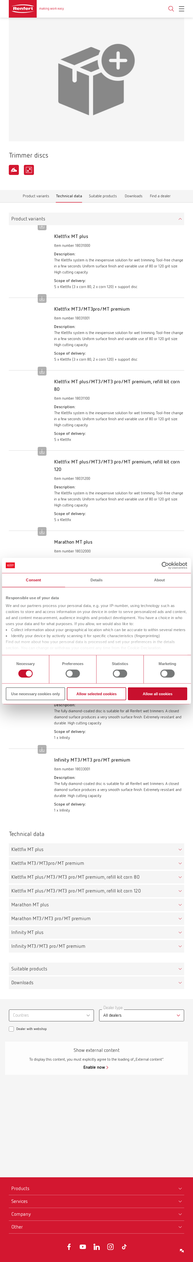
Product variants (36, 197)
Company (21, 1214)
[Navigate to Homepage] (36, 9)
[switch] (73, 674)
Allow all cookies (157, 694)
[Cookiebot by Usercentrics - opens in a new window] (165, 565)
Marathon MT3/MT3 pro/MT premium (51, 918)
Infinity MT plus (27, 932)
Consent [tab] (33, 580)
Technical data (69, 197)
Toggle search (171, 9)
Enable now (94, 1067)
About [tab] (159, 580)
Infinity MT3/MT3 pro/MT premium (48, 946)
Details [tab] (96, 580)
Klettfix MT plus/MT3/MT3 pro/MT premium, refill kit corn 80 (75, 877)
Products (20, 1188)
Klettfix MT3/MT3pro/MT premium (47, 863)
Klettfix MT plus (27, 849)
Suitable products (103, 197)
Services (19, 1201)
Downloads (133, 197)
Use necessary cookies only (35, 694)
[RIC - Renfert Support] (182, 1251)
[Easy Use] (14, 170)
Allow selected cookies (96, 694)
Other (17, 1227)
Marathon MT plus (30, 904)
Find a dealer (160, 197)
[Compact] (29, 170)
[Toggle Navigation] (181, 9)
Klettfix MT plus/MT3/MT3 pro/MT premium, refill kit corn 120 (76, 891)
